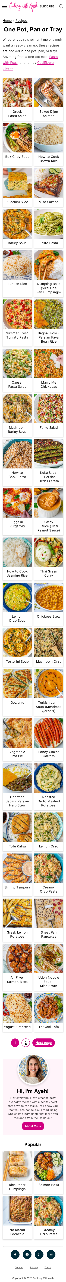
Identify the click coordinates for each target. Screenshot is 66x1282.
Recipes (21, 20)
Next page (44, 1042)
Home (7, 20)
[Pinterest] (39, 1254)
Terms (48, 1267)
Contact (19, 1267)
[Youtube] (27, 1254)
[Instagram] (51, 1254)
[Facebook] (15, 1254)
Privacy (34, 1267)
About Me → (33, 1126)
